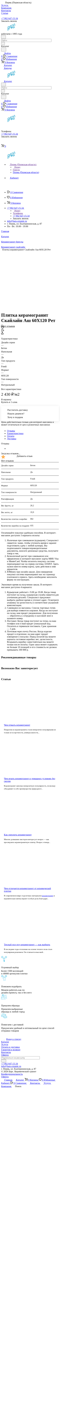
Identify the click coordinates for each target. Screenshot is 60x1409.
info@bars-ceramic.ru (17, 221)
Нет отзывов (8, 326)
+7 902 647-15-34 (9, 18)
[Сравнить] (2, 330)
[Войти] (2, 143)
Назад (17, 167)
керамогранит (47, 896)
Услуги (4, 1044)
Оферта (5, 1055)
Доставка (11, 438)
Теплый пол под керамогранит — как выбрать (27, 944)
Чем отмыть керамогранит (17, 725)
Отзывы (11, 431)
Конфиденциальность (12, 1074)
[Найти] (3, 50)
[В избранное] (2, 328)
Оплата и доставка (10, 1047)
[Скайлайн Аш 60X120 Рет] (31, 279)
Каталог (5, 1042)
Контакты (6, 1052)
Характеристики (15, 433)
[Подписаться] (3, 1060)
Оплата (10, 436)
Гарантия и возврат (10, 1049)
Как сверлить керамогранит (18, 834)
